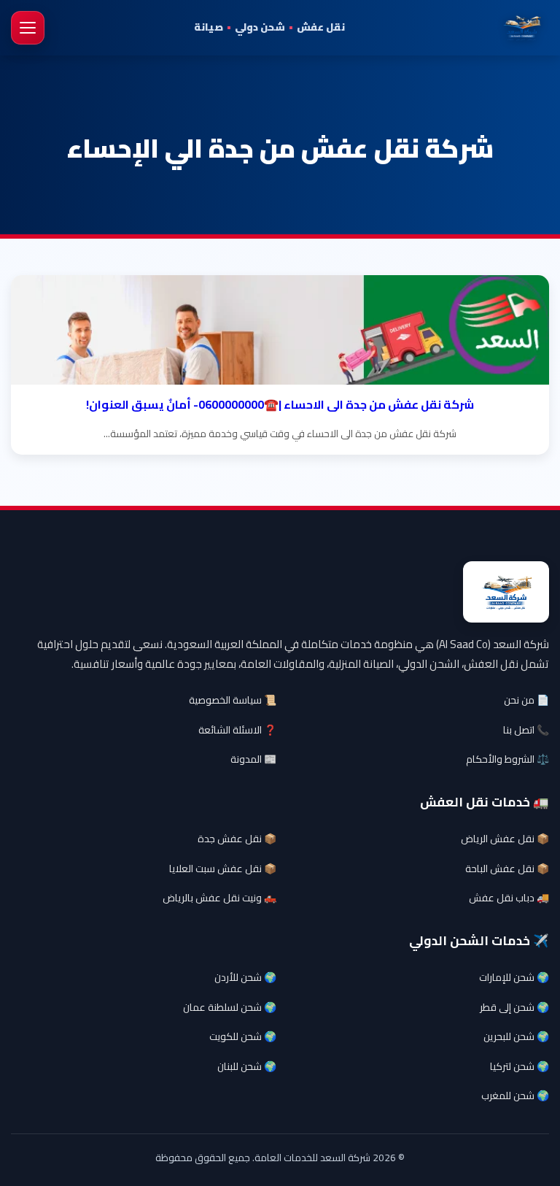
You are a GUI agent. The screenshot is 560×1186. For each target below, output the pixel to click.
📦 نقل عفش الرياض (505, 838)
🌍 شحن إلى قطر (514, 1007)
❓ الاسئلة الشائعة (237, 729)
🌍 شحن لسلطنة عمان (229, 1007)
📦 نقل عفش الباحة (507, 868)
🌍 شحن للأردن (245, 977)
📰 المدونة (253, 759)
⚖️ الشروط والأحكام (507, 759)
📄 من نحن (526, 699)
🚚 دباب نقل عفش (509, 897)
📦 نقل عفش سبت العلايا (222, 868)
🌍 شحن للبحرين (516, 1036)
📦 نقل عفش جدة (237, 838)
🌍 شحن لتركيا (519, 1066)
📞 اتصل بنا (526, 729)
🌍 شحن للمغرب (515, 1095)
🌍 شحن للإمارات (514, 977)
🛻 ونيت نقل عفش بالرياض (219, 897)
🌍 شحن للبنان (246, 1066)
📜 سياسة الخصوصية (232, 699)
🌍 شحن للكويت (242, 1036)
